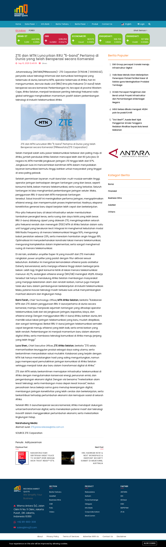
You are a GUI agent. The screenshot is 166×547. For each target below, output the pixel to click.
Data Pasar (30, 24)
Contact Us (107, 24)
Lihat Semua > (140, 30)
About (40, 536)
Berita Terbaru (62, 24)
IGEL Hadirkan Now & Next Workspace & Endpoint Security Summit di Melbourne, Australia (92, 458)
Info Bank (45, 24)
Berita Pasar (80, 24)
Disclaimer (121, 536)
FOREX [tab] (32, 30)
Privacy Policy (53, 536)
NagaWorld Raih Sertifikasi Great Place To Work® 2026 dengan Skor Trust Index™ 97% (42, 457)
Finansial (112, 191)
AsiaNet (112, 204)
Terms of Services (71, 536)
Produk (95, 24)
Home (18, 24)
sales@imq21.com (27, 527)
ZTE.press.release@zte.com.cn (47, 427)
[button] (53, 122)
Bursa (111, 184)
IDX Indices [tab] (21, 30)
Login (142, 24)
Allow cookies (149, 543)
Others (44, 63)
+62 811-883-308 (26, 521)
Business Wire (115, 198)
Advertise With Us (91, 536)
